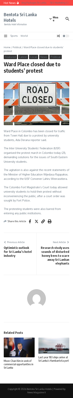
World (24, 35)
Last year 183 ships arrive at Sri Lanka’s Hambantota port (53, 359)
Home (7, 47)
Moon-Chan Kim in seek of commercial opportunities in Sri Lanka (18, 364)
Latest (23, 57)
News (43, 57)
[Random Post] (58, 35)
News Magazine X (36, 392)
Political (17, 47)
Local (33, 57)
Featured (10, 57)
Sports (14, 35)
